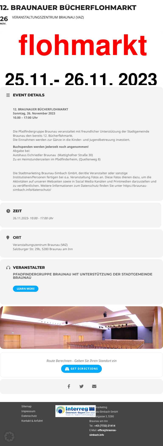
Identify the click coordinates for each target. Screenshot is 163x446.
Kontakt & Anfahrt (32, 421)
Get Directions (84, 368)
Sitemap (26, 406)
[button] (9, 436)
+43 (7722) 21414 (104, 425)
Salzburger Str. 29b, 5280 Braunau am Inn (43, 249)
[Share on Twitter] (81, 386)
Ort (17, 237)
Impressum (28, 411)
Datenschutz (29, 416)
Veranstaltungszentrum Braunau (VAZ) (40, 245)
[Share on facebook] (68, 386)
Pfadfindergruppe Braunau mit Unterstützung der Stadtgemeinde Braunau (82, 276)
